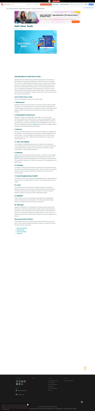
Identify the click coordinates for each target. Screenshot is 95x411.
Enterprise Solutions (53, 380)
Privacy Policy (7, 409)
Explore (28, 4)
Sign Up (91, 4)
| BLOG (12, 4)
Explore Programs (52, 384)
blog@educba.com (89, 7)
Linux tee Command (21, 231)
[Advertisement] (70, 41)
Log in (85, 4)
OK (28, 404)
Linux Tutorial (34, 8)
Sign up (50, 390)
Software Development (14, 8)
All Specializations (64, 4)
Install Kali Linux (20, 229)
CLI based (35, 124)
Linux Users (19, 233)
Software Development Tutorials (25, 8)
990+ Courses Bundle (46, 4)
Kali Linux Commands (22, 228)
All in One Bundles (52, 388)
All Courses (56, 4)
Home (8, 8)
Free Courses (36, 4)
